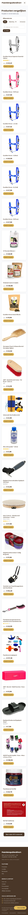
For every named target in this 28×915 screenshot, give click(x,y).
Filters (7, 30)
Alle (5, 21)
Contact (4, 884)
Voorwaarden (5, 888)
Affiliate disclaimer (6, 890)
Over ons (4, 881)
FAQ (3, 873)
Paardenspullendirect (11, 3)
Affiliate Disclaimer (21, 913)
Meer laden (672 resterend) (14, 834)
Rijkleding (12, 21)
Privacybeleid (5, 886)
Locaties (4, 869)
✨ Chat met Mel (20, 907)
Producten (4, 866)
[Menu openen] (24, 2)
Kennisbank (4, 871)
